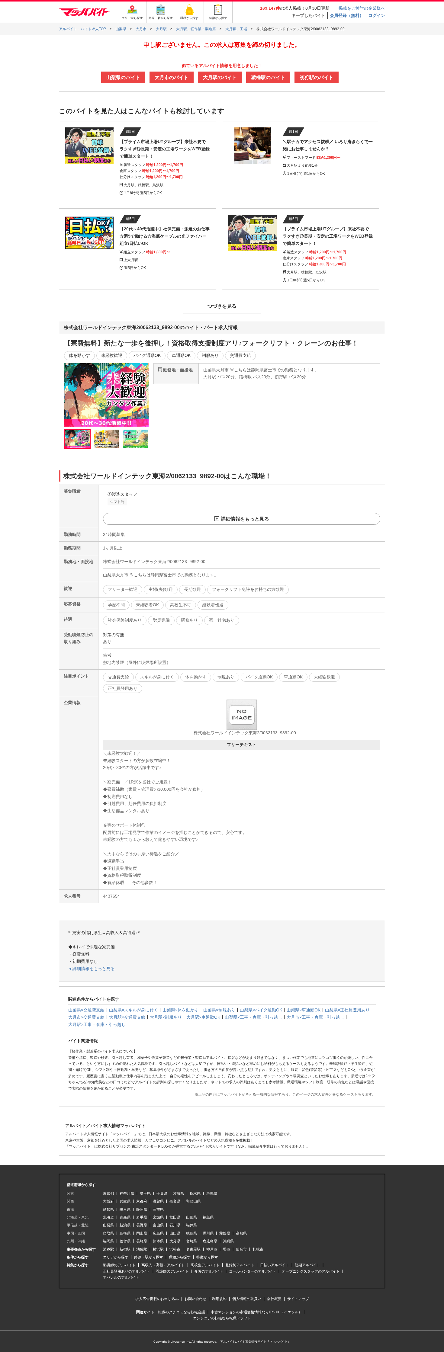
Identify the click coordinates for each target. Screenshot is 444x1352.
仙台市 (241, 1249)
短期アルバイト (307, 1265)
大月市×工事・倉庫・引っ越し (315, 1017)
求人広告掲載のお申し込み (157, 1299)
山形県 (191, 1217)
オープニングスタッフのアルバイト (311, 1271)
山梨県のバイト (123, 77)
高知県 (241, 1233)
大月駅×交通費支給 (127, 1017)
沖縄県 (228, 1241)
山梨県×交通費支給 (86, 1010)
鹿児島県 (210, 1241)
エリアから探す (115, 1257)
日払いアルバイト (274, 1265)
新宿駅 (125, 1249)
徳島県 (191, 1233)
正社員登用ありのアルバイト (126, 1271)
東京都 (108, 1193)
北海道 (108, 1217)
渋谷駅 (108, 1249)
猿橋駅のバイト (268, 77)
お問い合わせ (195, 1299)
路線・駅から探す (148, 1257)
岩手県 (141, 1217)
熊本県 (158, 1241)
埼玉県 (145, 1193)
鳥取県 (108, 1233)
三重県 (158, 1209)
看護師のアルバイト (172, 1271)
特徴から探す (207, 1257)
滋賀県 (158, 1201)
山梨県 (108, 1225)
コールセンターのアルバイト (252, 1271)
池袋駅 (141, 1249)
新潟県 (125, 1225)
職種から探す (180, 1257)
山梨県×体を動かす (180, 1010)
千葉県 (161, 1193)
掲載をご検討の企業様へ (362, 8)
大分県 (174, 1241)
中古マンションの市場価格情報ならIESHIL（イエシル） (256, 1312)
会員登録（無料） (347, 15)
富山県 (158, 1225)
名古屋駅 (193, 1249)
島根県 (125, 1233)
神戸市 (211, 1249)
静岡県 (141, 1209)
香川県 (208, 1233)
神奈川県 (127, 1193)
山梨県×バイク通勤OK (261, 1010)
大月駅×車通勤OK (203, 1017)
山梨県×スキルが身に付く (133, 1010)
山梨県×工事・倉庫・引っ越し (253, 1017)
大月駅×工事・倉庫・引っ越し (97, 1024)
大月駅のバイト (220, 77)
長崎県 (141, 1241)
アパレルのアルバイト (121, 1277)
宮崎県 (191, 1241)
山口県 (174, 1233)
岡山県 (141, 1233)
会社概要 (274, 1299)
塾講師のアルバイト (119, 1265)
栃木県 (195, 1193)
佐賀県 (125, 1241)
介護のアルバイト (208, 1271)
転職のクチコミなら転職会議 (181, 1312)
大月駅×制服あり (166, 1017)
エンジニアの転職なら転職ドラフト (222, 1318)
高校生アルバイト (205, 1265)
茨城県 (178, 1193)
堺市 (226, 1249)
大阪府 (108, 1201)
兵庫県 (125, 1201)
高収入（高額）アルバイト (163, 1265)
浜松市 (174, 1249)
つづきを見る (222, 306)
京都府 (141, 1201)
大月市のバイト (171, 77)
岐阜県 (125, 1209)
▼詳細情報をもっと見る (91, 968)
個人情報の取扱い (246, 1299)
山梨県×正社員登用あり (347, 1010)
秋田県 (174, 1217)
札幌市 (258, 1249)
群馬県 (211, 1193)
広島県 (158, 1233)
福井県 (191, 1225)
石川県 (174, 1225)
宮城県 (158, 1217)
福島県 (208, 1217)
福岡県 (108, 1241)
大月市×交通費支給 (86, 1017)
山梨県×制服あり (219, 1010)
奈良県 (174, 1201)
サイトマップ (298, 1299)
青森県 (125, 1217)
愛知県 (108, 1209)
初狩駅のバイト (316, 77)
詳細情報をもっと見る (245, 518)
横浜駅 (158, 1249)
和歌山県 (193, 1201)
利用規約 (219, 1299)
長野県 (141, 1225)
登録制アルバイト (239, 1265)
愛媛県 (224, 1233)
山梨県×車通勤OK (303, 1010)
